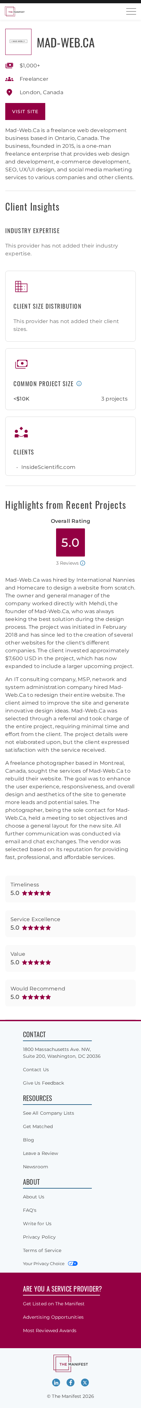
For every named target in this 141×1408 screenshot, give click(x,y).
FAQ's (29, 1210)
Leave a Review (40, 1153)
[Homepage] (15, 11)
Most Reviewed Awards (49, 1330)
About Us (34, 1197)
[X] (85, 1382)
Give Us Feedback (43, 1083)
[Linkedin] (56, 1382)
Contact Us (36, 1070)
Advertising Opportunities (53, 1317)
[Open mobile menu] (131, 11)
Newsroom (36, 1167)
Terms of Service (42, 1250)
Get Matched (38, 1126)
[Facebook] (70, 1382)
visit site (25, 111)
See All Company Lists (48, 1113)
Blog (28, 1140)
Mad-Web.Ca (66, 42)
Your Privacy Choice (44, 1263)
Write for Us (37, 1224)
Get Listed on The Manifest (54, 1304)
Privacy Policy (39, 1237)
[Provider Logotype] (18, 42)
